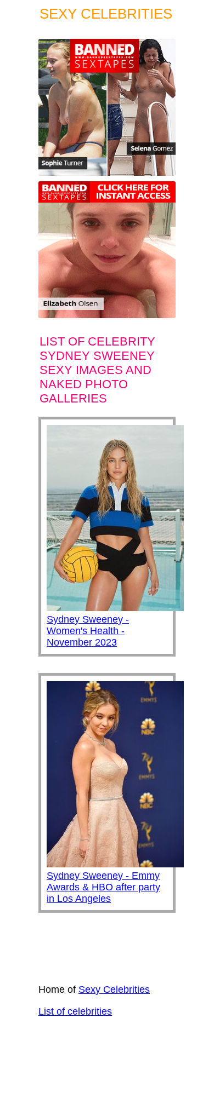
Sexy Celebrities (114, 989)
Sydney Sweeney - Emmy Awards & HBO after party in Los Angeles (103, 887)
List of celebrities (75, 1011)
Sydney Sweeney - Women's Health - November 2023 (88, 631)
